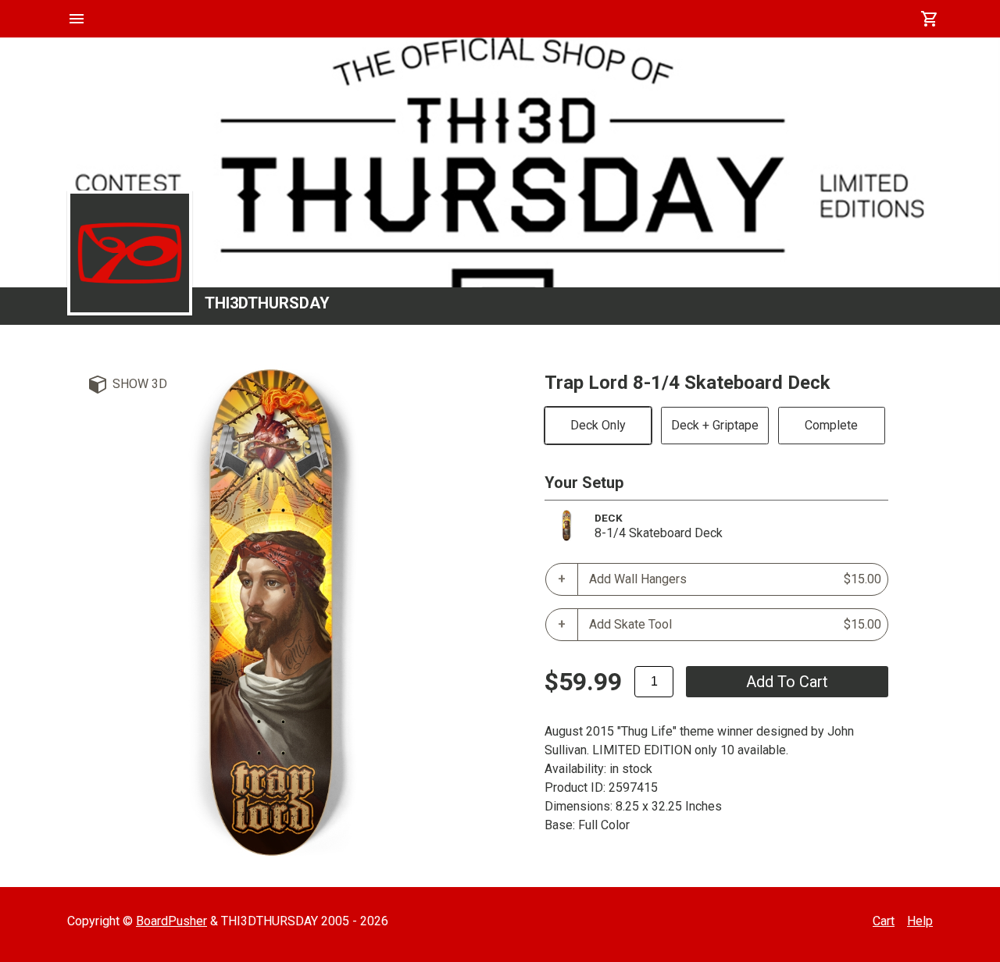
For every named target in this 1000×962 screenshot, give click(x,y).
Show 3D (139, 383)
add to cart (787, 681)
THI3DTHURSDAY (267, 303)
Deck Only (598, 425)
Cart (884, 921)
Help (920, 921)
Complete (831, 425)
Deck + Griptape (715, 425)
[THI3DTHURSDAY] (129, 253)
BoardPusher (171, 921)
